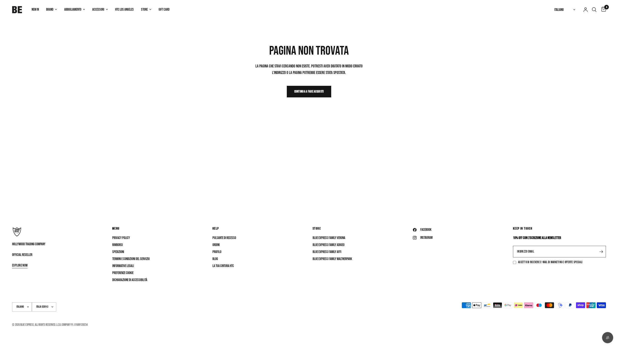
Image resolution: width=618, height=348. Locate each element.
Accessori (98, 9)
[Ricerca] (594, 9)
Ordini (216, 245)
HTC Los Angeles (124, 9)
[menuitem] (35, 9)
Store (144, 9)
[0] (602, 9)
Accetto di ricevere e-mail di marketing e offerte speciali (550, 262)
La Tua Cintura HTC (223, 266)
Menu (116, 228)
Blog (215, 259)
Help (215, 228)
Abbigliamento (72, 9)
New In (35, 9)
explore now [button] (20, 265)
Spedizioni (118, 252)
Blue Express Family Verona (329, 238)
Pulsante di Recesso (224, 238)
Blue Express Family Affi (327, 252)
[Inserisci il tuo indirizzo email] (601, 251)
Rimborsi (117, 245)
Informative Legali (123, 266)
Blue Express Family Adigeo (328, 245)
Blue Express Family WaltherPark (332, 259)
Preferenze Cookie (122, 273)
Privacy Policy (121, 238)
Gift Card (164, 9)
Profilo (216, 252)
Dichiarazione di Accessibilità (129, 280)
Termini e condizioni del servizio (131, 259)
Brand (49, 9)
